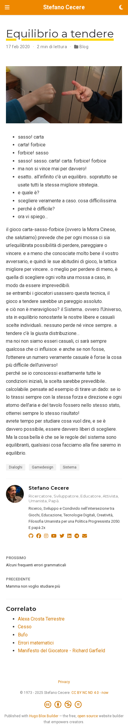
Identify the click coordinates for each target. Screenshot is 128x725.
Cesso (25, 627)
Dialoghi (15, 467)
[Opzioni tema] (121, 7)
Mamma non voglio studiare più (33, 586)
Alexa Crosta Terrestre (41, 619)
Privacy (64, 682)
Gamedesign (42, 467)
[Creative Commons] (64, 705)
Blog (83, 46)
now (105, 693)
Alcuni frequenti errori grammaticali (36, 565)
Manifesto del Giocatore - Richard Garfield (61, 650)
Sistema (70, 467)
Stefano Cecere (64, 7)
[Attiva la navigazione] (7, 7)
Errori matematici (36, 643)
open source (87, 716)
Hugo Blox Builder (43, 716)
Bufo (23, 635)
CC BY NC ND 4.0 (85, 693)
